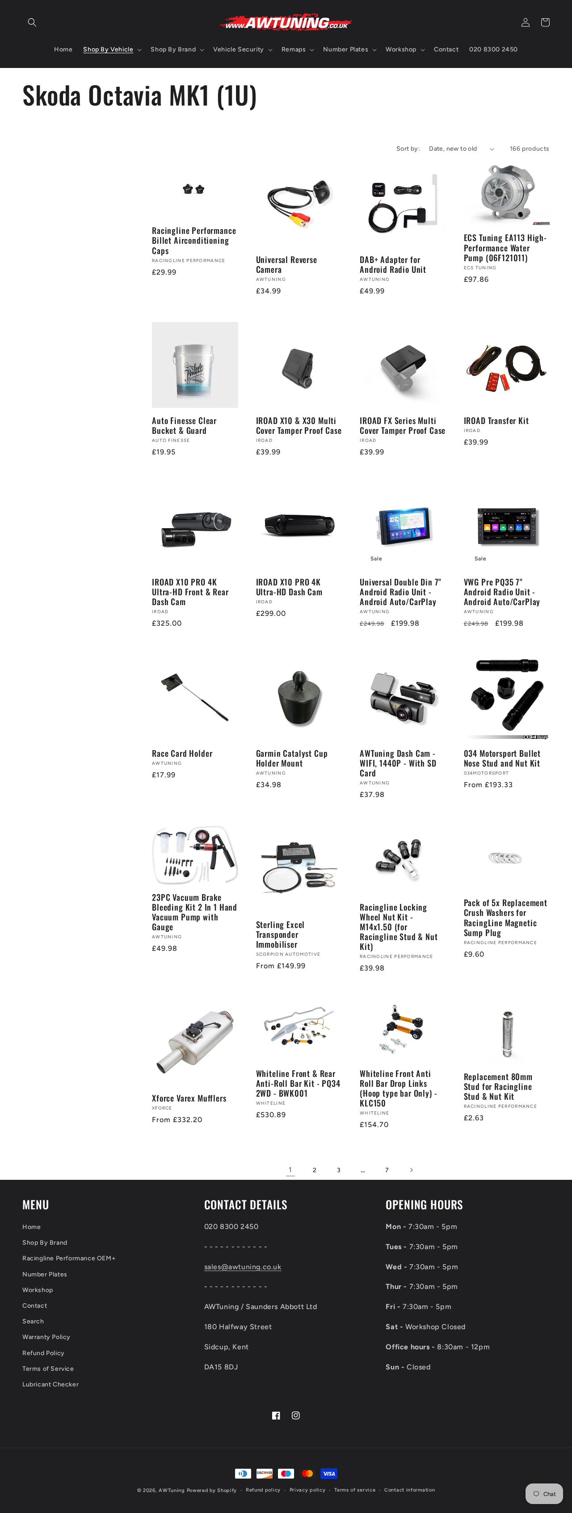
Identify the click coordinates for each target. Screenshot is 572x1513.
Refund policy (263, 1490)
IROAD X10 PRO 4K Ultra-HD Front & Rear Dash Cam (190, 591)
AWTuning (172, 1490)
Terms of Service (48, 1369)
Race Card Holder (182, 753)
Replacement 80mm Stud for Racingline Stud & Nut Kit (498, 1086)
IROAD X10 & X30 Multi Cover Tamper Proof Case (299, 425)
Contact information (409, 1490)
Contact (34, 1306)
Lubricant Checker (50, 1384)
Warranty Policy (46, 1337)
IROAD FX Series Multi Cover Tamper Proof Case (403, 425)
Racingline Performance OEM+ (69, 1258)
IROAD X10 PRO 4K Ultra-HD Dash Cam (289, 587)
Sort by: (408, 149)
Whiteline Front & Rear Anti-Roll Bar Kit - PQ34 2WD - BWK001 (298, 1083)
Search (33, 1321)
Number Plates (44, 1274)
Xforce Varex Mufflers (189, 1098)
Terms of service (354, 1490)
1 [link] (290, 1169)
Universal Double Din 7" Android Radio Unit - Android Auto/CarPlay (401, 591)
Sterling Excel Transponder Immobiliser (280, 934)
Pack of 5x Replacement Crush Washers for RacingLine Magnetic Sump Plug (505, 917)
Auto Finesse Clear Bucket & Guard (184, 425)
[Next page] (411, 1170)
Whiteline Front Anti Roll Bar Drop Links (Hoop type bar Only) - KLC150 (398, 1088)
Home (31, 1227)
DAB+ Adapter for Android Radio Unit (393, 264)
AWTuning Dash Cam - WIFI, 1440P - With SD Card (398, 763)
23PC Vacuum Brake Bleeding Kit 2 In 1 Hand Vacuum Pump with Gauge (194, 912)
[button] (32, 22)
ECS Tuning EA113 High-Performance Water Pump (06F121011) (505, 247)
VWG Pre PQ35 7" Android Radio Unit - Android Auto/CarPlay (502, 591)
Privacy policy (308, 1490)
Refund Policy (43, 1353)
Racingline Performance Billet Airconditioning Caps (194, 240)
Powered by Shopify (212, 1490)
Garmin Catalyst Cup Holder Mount (292, 758)
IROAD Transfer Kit (496, 420)
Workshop (37, 1290)
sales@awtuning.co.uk (243, 1267)
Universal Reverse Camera (286, 264)
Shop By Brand (44, 1242)
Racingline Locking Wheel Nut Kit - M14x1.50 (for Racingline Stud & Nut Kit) (399, 926)
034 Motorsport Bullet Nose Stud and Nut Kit (502, 758)
